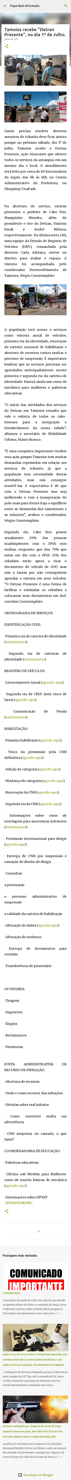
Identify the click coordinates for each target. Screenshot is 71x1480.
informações (16, 642)
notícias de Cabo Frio (18, 1203)
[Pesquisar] (66, 5)
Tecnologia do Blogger (37, 1475)
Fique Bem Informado (25, 5)
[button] (6, 46)
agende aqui (52, 682)
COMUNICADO (11, 1293)
